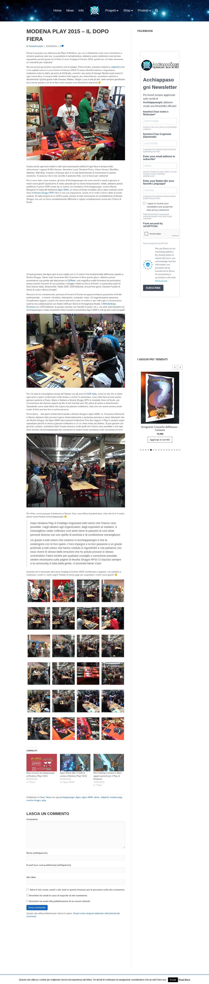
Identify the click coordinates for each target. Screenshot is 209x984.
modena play (116, 797)
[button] (38, 590)
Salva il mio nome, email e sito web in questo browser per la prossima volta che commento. (77, 889)
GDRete (71, 280)
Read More (184, 979)
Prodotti (143, 10)
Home (57, 10)
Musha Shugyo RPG (44, 193)
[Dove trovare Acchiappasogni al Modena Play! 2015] (41, 762)
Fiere (42, 797)
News (70, 10)
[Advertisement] (75, 940)
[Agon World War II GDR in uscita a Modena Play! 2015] (75, 762)
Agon (78, 797)
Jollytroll (104, 797)
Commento (32, 819)
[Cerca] (155, 10)
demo (96, 797)
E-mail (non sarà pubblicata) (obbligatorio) (48, 865)
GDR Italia (92, 394)
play (44, 800)
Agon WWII (63, 189)
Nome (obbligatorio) (36, 853)
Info (81, 10)
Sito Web (31, 877)
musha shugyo (33, 800)
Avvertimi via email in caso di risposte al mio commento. (58, 895)
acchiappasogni (67, 797)
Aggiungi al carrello (160, 439)
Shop (126, 10)
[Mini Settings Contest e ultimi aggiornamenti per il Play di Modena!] (108, 762)
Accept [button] (173, 980)
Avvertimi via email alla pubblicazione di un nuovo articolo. (60, 901)
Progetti (110, 10)
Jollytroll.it (116, 67)
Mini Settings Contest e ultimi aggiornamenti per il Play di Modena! (107, 776)
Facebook (145, 30)
